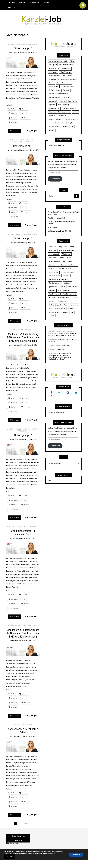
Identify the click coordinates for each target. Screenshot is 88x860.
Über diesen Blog (34, 2)
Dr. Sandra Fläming (55, 90)
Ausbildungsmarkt (55, 76)
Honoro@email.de (54, 339)
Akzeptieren (76, 855)
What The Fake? (53, 227)
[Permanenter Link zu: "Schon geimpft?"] (22, 62)
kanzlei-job (66, 105)
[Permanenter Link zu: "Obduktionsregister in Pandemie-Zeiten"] (22, 548)
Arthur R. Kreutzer (65, 72)
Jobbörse (22, 2)
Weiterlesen (14, 131)
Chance (51, 83)
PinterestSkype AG (55, 119)
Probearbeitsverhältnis (71, 119)
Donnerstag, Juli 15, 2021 (28, 641)
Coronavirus (27, 429)
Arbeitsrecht (53, 72)
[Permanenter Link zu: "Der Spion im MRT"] (22, 160)
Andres (50, 349)
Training (65, 127)
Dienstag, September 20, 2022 (28, 150)
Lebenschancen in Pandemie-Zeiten (23, 730)
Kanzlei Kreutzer (54, 108)
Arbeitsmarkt (66, 68)
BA (64, 76)
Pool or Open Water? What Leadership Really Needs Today (63, 213)
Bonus (70, 76)
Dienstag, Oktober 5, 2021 (28, 439)
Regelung (71, 123)
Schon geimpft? (23, 48)
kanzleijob (14, 52)
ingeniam (52, 105)
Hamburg (62, 101)
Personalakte (62, 116)
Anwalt (21, 140)
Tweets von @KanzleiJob (56, 145)
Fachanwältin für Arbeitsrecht (58, 94)
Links (9, 7)
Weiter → (28, 823)
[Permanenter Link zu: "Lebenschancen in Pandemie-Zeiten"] (22, 746)
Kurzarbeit (52, 112)
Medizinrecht (33, 44)
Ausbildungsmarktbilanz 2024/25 (59, 231)
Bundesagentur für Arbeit (69, 79)
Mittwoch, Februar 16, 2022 (28, 345)
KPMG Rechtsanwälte (69, 108)
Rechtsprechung (60, 123)
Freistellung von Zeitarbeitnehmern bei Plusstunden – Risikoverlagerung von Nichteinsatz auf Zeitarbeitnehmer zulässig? (60, 356)
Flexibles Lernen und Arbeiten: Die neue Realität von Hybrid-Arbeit (62, 334)
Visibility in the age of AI (56, 218)
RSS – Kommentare (12, 843)
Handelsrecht (72, 101)
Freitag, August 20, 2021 (28, 538)
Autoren (46, 2)
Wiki (68, 345)
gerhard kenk (53, 101)
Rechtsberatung (60, 349)
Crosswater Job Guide (64, 83)
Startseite (11, 2)
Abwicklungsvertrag (55, 61)
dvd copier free (53, 353)
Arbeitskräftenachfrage (66, 65)
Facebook (66, 90)
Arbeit (72, 61)
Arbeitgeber (30, 140)
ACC (65, 61)
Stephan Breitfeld (54, 127)
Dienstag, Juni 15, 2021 (28, 736)
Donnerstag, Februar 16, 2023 (28, 52)
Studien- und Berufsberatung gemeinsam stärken (62, 222)
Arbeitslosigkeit (54, 68)
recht (51, 123)
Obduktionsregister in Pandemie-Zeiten (23, 532)
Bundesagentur (54, 79)
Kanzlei (24, 44)
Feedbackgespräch (55, 97)
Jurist (18, 44)
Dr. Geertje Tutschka (67, 86)
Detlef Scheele (53, 86)
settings (10, 857)
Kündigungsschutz (64, 112)
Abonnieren (55, 179)
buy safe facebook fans (56, 345)
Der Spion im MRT (23, 146)
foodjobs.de (67, 97)
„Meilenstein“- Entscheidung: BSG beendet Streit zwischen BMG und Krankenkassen (23, 337)
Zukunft (51, 130)
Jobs (59, 105)
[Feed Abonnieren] (27, 35)
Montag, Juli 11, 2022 (28, 242)
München (52, 116)
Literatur (75, 112)
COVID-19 (36, 429)
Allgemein (11, 44)
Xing (72, 127)
